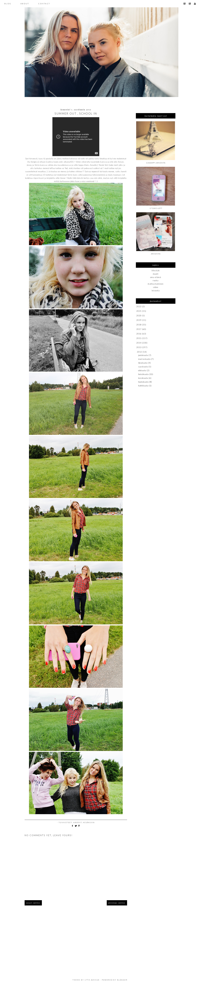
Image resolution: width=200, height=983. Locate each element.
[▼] (136, 352)
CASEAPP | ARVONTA (155, 163)
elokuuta (142, 370)
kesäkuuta (143, 378)
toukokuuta (143, 382)
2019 (139, 320)
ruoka (156, 280)
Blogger (122, 980)
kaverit (77, 822)
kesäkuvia (89, 822)
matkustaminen (156, 284)
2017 (139, 329)
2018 (139, 324)
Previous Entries (116, 903)
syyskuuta (143, 366)
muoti (156, 274)
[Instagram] (185, 3)
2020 (139, 315)
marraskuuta (144, 359)
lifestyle (156, 270)
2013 (139, 347)
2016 (139, 334)
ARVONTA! (156, 254)
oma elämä (155, 277)
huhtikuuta (143, 385)
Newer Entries (33, 903)
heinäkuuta (143, 374)
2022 (139, 306)
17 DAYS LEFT (155, 208)
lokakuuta (142, 363)
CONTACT (44, 3)
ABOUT (24, 3)
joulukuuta (143, 355)
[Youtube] (195, 3)
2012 (139, 352)
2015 (139, 338)
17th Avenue (92, 980)
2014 (139, 343)
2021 (139, 311)
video (155, 287)
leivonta (156, 290)
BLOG (7, 3)
